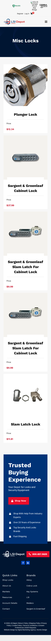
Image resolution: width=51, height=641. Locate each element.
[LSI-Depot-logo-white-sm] (13, 552)
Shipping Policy (35, 623)
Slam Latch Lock (25, 424)
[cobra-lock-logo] (43, 5)
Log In (27, 14)
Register (20, 14)
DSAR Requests (30, 628)
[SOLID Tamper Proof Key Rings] (34, 2)
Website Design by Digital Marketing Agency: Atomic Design (25, 630)
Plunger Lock (25, 114)
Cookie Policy (17, 625)
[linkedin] (28, 563)
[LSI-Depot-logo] (14, 20)
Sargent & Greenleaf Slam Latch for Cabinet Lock (25, 267)
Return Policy (23, 623)
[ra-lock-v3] (16, 5)
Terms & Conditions (30, 625)
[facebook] (23, 563)
